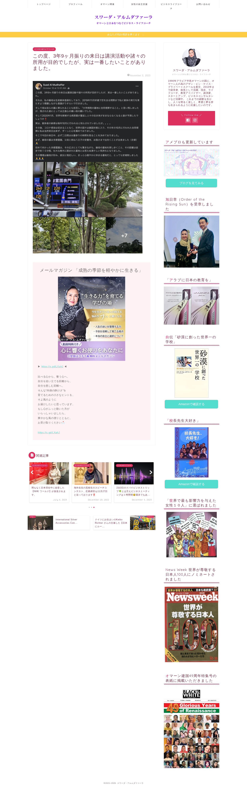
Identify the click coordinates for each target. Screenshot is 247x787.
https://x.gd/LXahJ (52, 366)
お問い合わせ (203, 4)
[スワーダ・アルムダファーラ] (123, 24)
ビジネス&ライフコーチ (44, 49)
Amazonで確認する (191, 404)
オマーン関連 (107, 4)
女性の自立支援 (139, 4)
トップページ (44, 4)
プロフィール (76, 4)
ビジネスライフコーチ (171, 5)
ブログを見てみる (191, 183)
